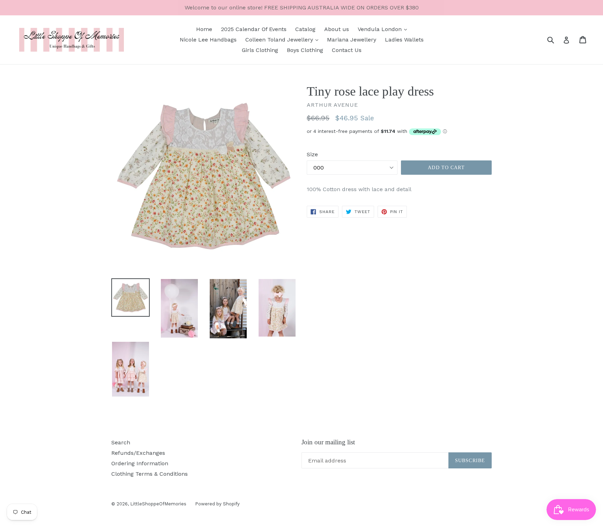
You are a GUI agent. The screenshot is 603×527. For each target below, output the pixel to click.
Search (120, 442)
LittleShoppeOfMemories (158, 503)
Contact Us (347, 50)
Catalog (305, 29)
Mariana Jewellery (351, 39)
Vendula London (380, 29)
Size (312, 154)
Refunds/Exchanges (138, 453)
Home (204, 29)
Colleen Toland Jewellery (280, 39)
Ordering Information (139, 463)
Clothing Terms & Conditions (149, 473)
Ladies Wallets (404, 39)
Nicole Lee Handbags (208, 39)
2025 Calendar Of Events (253, 29)
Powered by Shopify (217, 503)
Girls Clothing (260, 50)
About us (336, 29)
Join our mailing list (328, 442)
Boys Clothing (305, 50)
